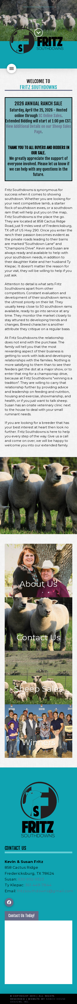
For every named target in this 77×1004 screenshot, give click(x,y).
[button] (11, 68)
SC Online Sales (50, 115)
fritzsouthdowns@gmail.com (45, 891)
